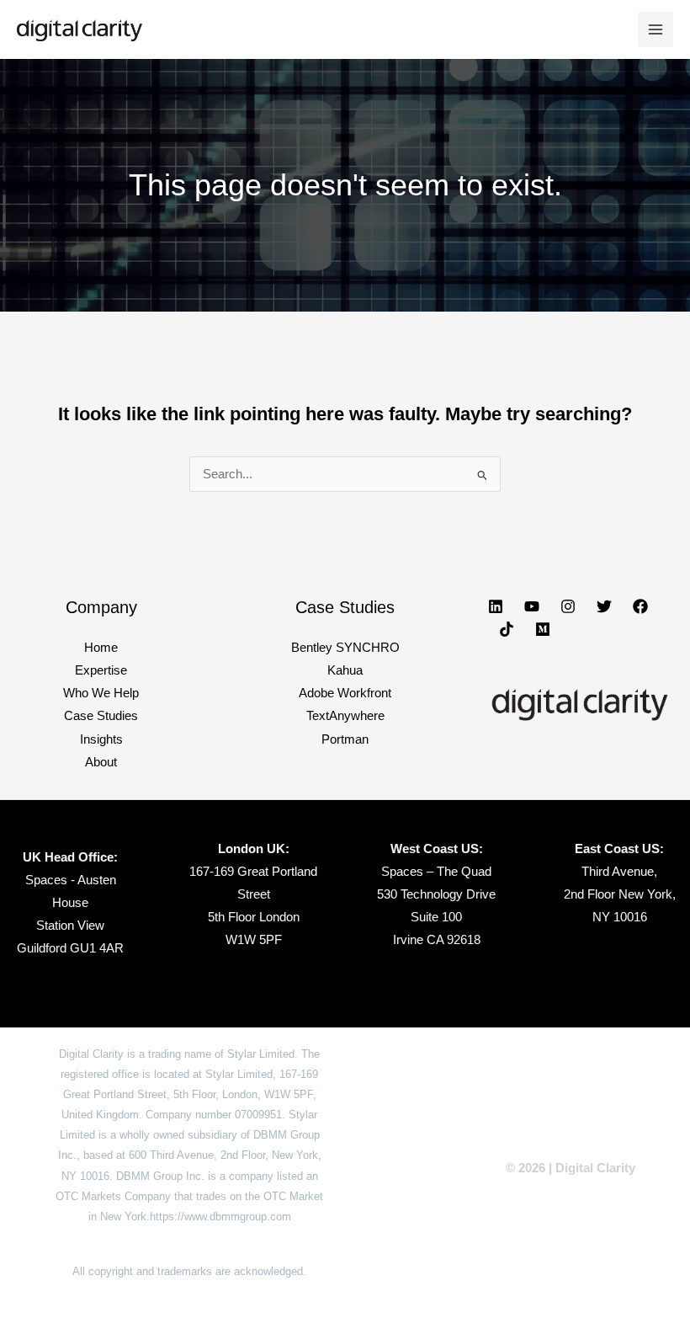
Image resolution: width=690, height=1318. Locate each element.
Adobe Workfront (345, 693)
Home (101, 647)
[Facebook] (640, 606)
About (101, 762)
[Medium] (542, 629)
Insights (101, 739)
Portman (345, 739)
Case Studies (101, 716)
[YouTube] (531, 606)
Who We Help (101, 693)
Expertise (101, 670)
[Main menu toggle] (655, 29)
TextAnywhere (345, 716)
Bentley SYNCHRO (345, 647)
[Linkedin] (495, 606)
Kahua (345, 670)
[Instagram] (568, 606)
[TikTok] (506, 629)
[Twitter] (604, 606)
